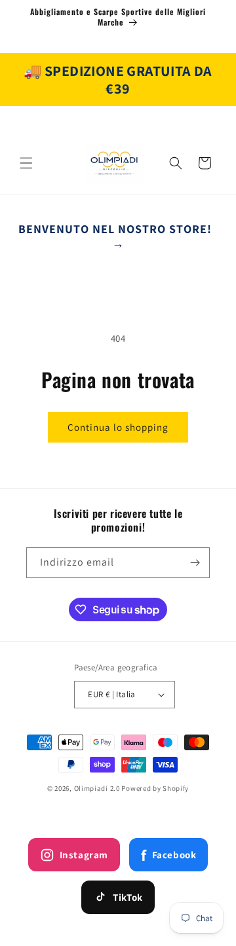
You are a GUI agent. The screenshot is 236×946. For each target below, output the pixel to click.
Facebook (168, 855)
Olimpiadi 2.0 (97, 788)
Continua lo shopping (118, 427)
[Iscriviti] (194, 562)
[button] (26, 163)
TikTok (128, 897)
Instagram (84, 854)
